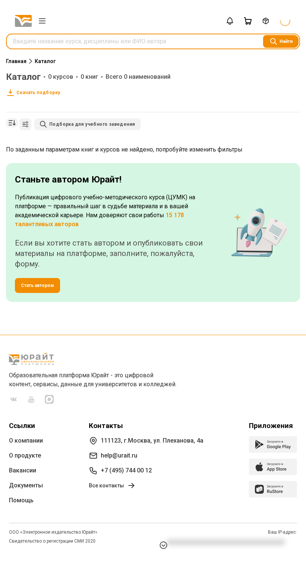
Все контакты (106, 485)
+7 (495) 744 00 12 (126, 470)
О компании (26, 440)
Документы (26, 485)
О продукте (25, 455)
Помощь (21, 500)
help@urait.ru (119, 455)
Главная (16, 61)
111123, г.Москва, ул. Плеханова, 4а (152, 440)
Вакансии (22, 470)
